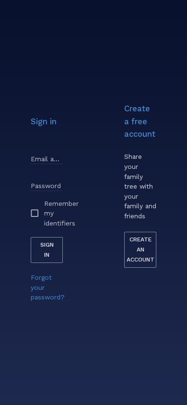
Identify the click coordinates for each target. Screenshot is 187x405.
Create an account (140, 249)
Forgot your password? (48, 287)
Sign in (47, 249)
